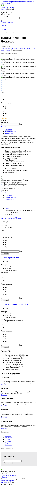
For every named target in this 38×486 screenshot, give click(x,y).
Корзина (4, 9)
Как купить (9, 438)
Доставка (8, 439)
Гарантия (8, 443)
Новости (8, 436)
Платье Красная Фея (10, 258)
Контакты (8, 445)
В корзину (5, 253)
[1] (1, 119)
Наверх (4, 477)
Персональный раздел (8, 475)
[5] (7, 119)
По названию (5, 48)
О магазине (9, 441)
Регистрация (10, 7)
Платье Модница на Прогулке (14, 304)
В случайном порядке (18, 48)
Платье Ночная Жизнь (11, 218)
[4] (6, 119)
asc (2, 57)
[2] (3, 119)
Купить (3, 126)
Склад (7, 208)
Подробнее (4, 384)
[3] (4, 119)
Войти (3, 7)
